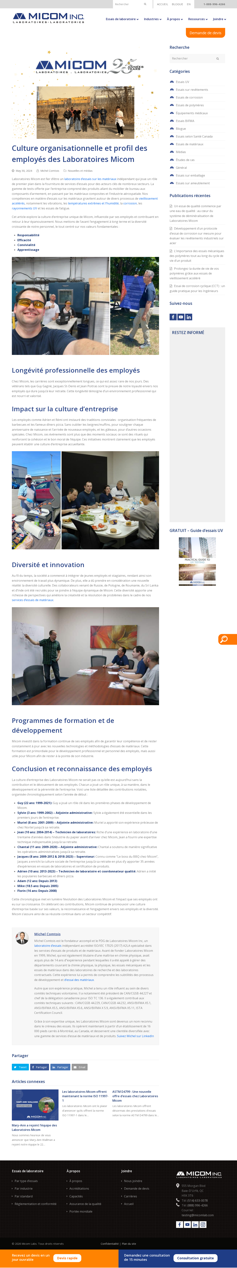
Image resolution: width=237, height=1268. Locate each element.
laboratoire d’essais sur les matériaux (90, 179)
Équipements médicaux (192, 113)
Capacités (76, 1196)
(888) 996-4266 (197, 1205)
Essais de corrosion (189, 97)
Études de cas (185, 160)
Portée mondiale (80, 1211)
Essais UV (182, 82)
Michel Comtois (49, 170)
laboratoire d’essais (47, 946)
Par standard (24, 1196)
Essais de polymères (190, 105)
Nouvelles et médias (80, 170)
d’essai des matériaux (79, 980)
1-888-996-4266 (214, 4)
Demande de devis (205, 32)
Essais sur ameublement (193, 183)
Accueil (128, 1204)
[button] (20, 1067)
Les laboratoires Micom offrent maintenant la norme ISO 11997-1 (85, 1096)
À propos (75, 1181)
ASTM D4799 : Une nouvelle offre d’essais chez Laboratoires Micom (135, 1096)
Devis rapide (67, 1258)
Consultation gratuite (195, 1258)
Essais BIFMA (185, 121)
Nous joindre (133, 1181)
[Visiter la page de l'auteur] (22, 937)
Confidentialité (110, 1243)
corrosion (130, 203)
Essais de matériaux (189, 144)
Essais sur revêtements (192, 90)
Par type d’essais (26, 1181)
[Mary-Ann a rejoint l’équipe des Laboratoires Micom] (35, 1104)
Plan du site (129, 1243)
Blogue (181, 129)
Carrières (130, 1196)
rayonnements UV (24, 208)
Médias (181, 152)
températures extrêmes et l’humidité (93, 203)
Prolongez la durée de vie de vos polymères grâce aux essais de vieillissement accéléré (194, 273)
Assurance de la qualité (85, 1204)
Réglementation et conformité (35, 1204)
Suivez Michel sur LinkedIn (135, 1036)
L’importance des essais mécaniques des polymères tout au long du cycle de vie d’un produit (197, 256)
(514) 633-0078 (197, 1201)
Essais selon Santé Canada (194, 136)
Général (181, 168)
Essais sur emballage (190, 175)
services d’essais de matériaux (32, 600)
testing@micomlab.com (198, 1215)
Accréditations (79, 1188)
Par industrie (24, 1188)
